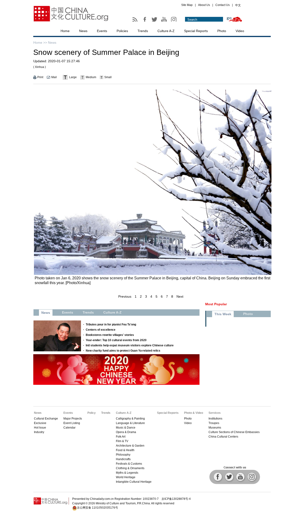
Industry (39, 432)
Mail (54, 77)
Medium (91, 77)
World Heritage (125, 477)
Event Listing (71, 423)
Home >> (40, 42)
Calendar (69, 427)
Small (108, 77)
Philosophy (123, 454)
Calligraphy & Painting (130, 418)
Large (73, 77)
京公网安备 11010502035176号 (97, 507)
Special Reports (196, 31)
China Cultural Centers (223, 436)
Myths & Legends (127, 472)
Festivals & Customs (129, 463)
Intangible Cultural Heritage (134, 481)
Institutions (215, 418)
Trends (143, 31)
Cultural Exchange (46, 418)
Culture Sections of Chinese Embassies (234, 432)
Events (102, 31)
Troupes (214, 423)
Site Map (187, 5)
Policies (122, 31)
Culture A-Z (166, 31)
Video (240, 31)
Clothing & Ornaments (130, 468)
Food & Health (125, 450)
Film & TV (122, 441)
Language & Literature (130, 423)
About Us (204, 5)
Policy (91, 413)
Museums (215, 427)
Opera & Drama (126, 432)
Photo (221, 31)
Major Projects (72, 418)
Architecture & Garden (130, 445)
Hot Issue (40, 427)
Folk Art (120, 436)
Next (179, 296)
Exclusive (40, 423)
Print (40, 77)
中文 (238, 5)
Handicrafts (123, 459)
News (83, 31)
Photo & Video (193, 413)
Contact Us (222, 5)
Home (65, 31)
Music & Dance (125, 427)
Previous (124, 296)
